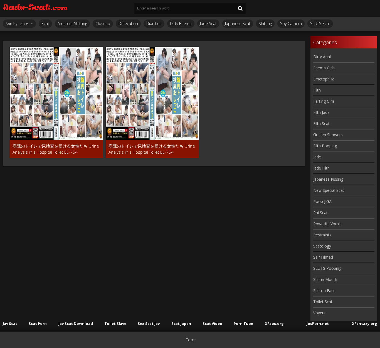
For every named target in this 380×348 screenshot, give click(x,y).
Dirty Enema (181, 23)
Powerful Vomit (327, 223)
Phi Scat (320, 212)
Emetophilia (323, 79)
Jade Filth (321, 168)
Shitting (265, 23)
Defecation (128, 23)
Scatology (322, 246)
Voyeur (319, 312)
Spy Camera (291, 23)
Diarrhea (154, 23)
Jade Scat (208, 23)
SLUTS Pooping (327, 268)
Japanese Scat (237, 23)
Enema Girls (324, 67)
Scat (45, 23)
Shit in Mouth (325, 279)
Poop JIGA (322, 201)
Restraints (322, 234)
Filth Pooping (325, 145)
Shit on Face (324, 290)
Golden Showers (328, 134)
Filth (317, 90)
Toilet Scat (322, 301)
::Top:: (189, 339)
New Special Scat (328, 190)
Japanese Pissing (328, 179)
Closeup (102, 23)
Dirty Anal (322, 56)
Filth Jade (321, 112)
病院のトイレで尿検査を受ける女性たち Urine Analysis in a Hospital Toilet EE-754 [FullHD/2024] (56, 149)
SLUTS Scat (320, 23)
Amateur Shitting (72, 23)
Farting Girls (324, 101)
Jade (317, 157)
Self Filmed (323, 257)
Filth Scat (321, 123)
